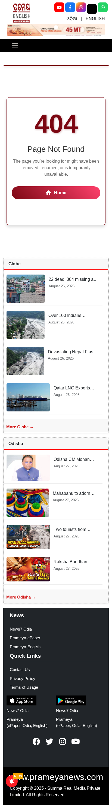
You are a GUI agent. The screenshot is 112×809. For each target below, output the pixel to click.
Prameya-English (25, 646)
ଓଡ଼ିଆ (72, 18)
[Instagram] (81, 7)
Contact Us (20, 669)
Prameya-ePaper (25, 637)
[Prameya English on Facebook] (36, 741)
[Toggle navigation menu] (15, 45)
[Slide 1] (56, 27)
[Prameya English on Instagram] (62, 741)
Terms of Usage (24, 687)
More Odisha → (21, 597)
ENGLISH (95, 18)
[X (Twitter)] (92, 9)
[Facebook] (70, 7)
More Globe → (20, 426)
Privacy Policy (22, 678)
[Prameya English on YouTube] (75, 741)
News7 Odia (21, 629)
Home (59, 192)
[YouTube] (59, 7)
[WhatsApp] (103, 7)
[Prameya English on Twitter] (49, 741)
